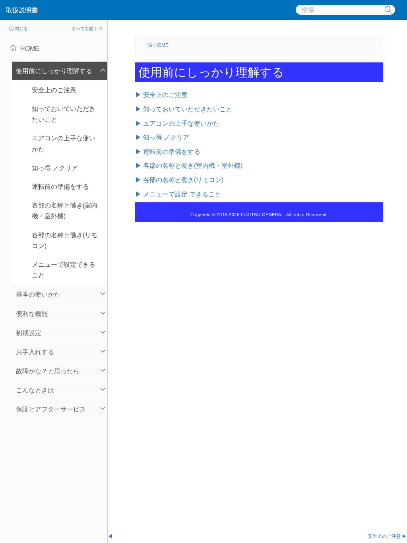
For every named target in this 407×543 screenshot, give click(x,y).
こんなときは (35, 390)
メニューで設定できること (63, 270)
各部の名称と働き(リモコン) (64, 240)
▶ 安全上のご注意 (161, 94)
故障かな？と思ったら (47, 371)
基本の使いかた (38, 294)
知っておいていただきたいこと (63, 114)
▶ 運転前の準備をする (167, 151)
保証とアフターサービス (51, 409)
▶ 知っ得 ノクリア (162, 137)
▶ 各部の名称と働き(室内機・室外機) (188, 165)
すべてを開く (85, 28)
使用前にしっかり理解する (54, 71)
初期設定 (28, 333)
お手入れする (35, 352)
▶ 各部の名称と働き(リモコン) (179, 179)
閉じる (21, 28)
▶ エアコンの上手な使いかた (177, 123)
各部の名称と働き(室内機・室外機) (64, 210)
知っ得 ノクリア (55, 168)
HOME (161, 45)
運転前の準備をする (60, 186)
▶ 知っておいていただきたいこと (183, 109)
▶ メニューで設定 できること (178, 194)
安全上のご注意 (54, 90)
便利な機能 (32, 313)
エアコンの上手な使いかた (63, 143)
